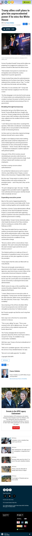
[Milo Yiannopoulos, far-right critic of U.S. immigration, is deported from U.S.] (6, 450)
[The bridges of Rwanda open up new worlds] (6, 478)
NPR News (5, 360)
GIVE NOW (16, 427)
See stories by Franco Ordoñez (18, 379)
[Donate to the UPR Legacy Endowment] (16, 398)
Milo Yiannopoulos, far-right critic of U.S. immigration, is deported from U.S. (21, 451)
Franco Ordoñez (10, 23)
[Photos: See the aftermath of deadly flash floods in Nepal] (6, 469)
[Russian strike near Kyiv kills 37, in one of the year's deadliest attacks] (6, 460)
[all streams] (30, 534)
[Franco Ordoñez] (4, 373)
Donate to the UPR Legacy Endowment (16, 412)
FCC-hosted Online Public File (10, 502)
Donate (27, 2)
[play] (2, 534)
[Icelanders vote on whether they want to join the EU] (6, 441)
